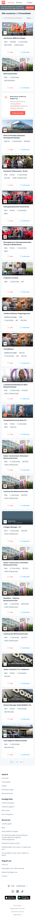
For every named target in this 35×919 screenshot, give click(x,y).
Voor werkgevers (7, 814)
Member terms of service (17, 908)
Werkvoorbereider (10, 74)
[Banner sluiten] (30, 95)
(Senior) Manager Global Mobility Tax (17, 705)
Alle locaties (6, 810)
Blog (3, 827)
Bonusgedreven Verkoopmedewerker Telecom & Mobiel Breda (17, 243)
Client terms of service (17, 911)
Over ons (5, 864)
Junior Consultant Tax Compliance (16, 669)
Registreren (30, 7)
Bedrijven (19, 2)
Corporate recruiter (10, 278)
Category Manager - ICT (12, 527)
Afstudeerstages (7, 789)
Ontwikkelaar (8, 349)
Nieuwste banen (7, 793)
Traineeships (6, 782)
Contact (4, 876)
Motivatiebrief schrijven (10, 831)
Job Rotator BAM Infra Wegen (14, 38)
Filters (29, 18)
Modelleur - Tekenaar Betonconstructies (11, 599)
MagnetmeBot (17, 914)
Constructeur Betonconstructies (15, 491)
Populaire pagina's (8, 807)
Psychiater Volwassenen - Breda (15, 171)
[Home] (3, 2)
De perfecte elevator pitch (11, 843)
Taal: (12, 886)
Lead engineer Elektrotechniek (15, 740)
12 (17, 762)
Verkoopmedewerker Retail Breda (16, 207)
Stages (4, 786)
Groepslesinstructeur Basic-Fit (14, 420)
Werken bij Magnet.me (9, 872)
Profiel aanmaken (18, 113)
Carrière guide (6, 824)
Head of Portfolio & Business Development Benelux (14, 136)
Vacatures (11, 2)
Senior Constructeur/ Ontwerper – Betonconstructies (16, 457)
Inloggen (29, 2)
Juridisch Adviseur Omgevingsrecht (16, 313)
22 (21, 762)
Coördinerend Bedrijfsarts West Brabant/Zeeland (15, 386)
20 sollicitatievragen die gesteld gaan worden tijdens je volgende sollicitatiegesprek (15, 837)
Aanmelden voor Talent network (13, 868)
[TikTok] (22, 891)
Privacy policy (17, 905)
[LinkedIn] (17, 891)
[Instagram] (13, 891)
